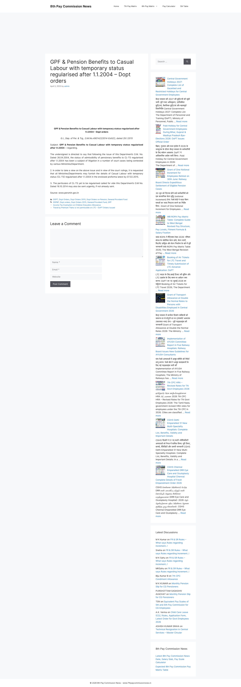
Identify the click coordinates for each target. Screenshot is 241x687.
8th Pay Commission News (70, 6)
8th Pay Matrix (148, 6)
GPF (109, 202)
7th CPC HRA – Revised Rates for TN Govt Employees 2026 (178, 385)
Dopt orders (65, 202)
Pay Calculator (169, 6)
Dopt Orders (64, 199)
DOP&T (56, 202)
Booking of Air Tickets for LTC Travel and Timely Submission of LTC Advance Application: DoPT (172, 263)
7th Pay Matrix (130, 6)
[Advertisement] (120, 30)
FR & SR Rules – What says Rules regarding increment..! (171, 542)
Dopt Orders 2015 (78, 199)
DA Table (184, 6)
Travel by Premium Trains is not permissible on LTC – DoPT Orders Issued (84, 208)
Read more (181, 121)
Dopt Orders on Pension (97, 199)
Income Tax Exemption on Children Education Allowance (77, 205)
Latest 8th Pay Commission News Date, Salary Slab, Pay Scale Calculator (173, 659)
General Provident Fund (117, 199)
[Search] (187, 62)
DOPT (55, 199)
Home (116, 6)
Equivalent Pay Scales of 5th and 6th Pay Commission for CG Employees (172, 604)
